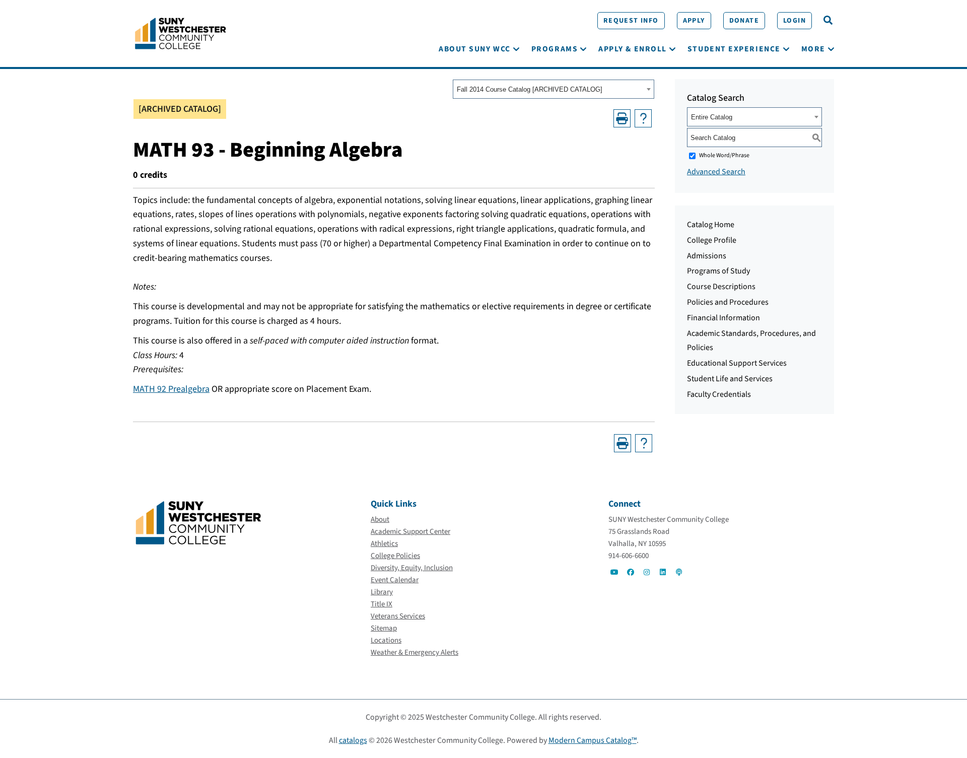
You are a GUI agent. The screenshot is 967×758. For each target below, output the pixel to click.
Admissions (706, 255)
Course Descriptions (721, 286)
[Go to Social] (614, 572)
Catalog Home (710, 224)
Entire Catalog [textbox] (711, 117)
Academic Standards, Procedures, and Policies (751, 341)
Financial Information (723, 317)
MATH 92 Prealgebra (171, 389)
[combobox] (553, 89)
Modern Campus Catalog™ (592, 740)
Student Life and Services (730, 378)
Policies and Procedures (728, 302)
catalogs (353, 740)
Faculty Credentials (719, 394)
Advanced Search (716, 171)
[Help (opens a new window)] (643, 118)
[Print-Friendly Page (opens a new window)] (622, 118)
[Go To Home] (180, 32)
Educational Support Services (737, 363)
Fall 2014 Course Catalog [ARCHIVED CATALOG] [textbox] (529, 89)
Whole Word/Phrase (724, 155)
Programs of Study (718, 271)
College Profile (711, 240)
